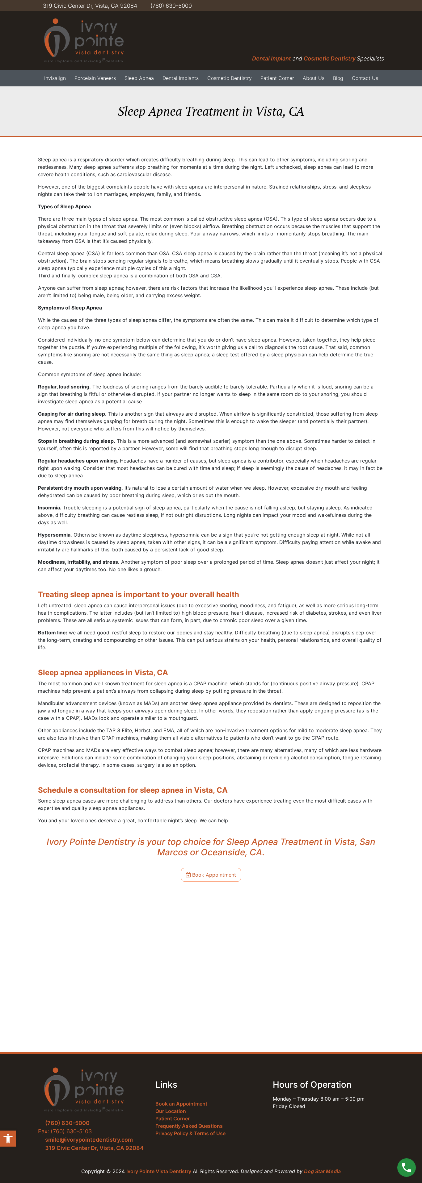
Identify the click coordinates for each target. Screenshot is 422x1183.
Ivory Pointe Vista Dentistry (158, 1171)
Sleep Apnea (139, 78)
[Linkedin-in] (355, 5)
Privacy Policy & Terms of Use (190, 1133)
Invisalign (55, 78)
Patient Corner (277, 78)
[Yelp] (364, 5)
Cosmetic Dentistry (330, 58)
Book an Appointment (181, 1104)
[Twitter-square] (327, 5)
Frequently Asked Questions (189, 1126)
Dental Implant (271, 58)
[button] (8, 1139)
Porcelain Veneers (95, 78)
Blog (338, 78)
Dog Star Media (322, 1171)
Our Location (170, 1111)
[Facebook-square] (336, 5)
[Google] (382, 5)
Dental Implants (180, 78)
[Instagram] (373, 5)
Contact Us (365, 78)
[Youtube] (345, 5)
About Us (313, 78)
